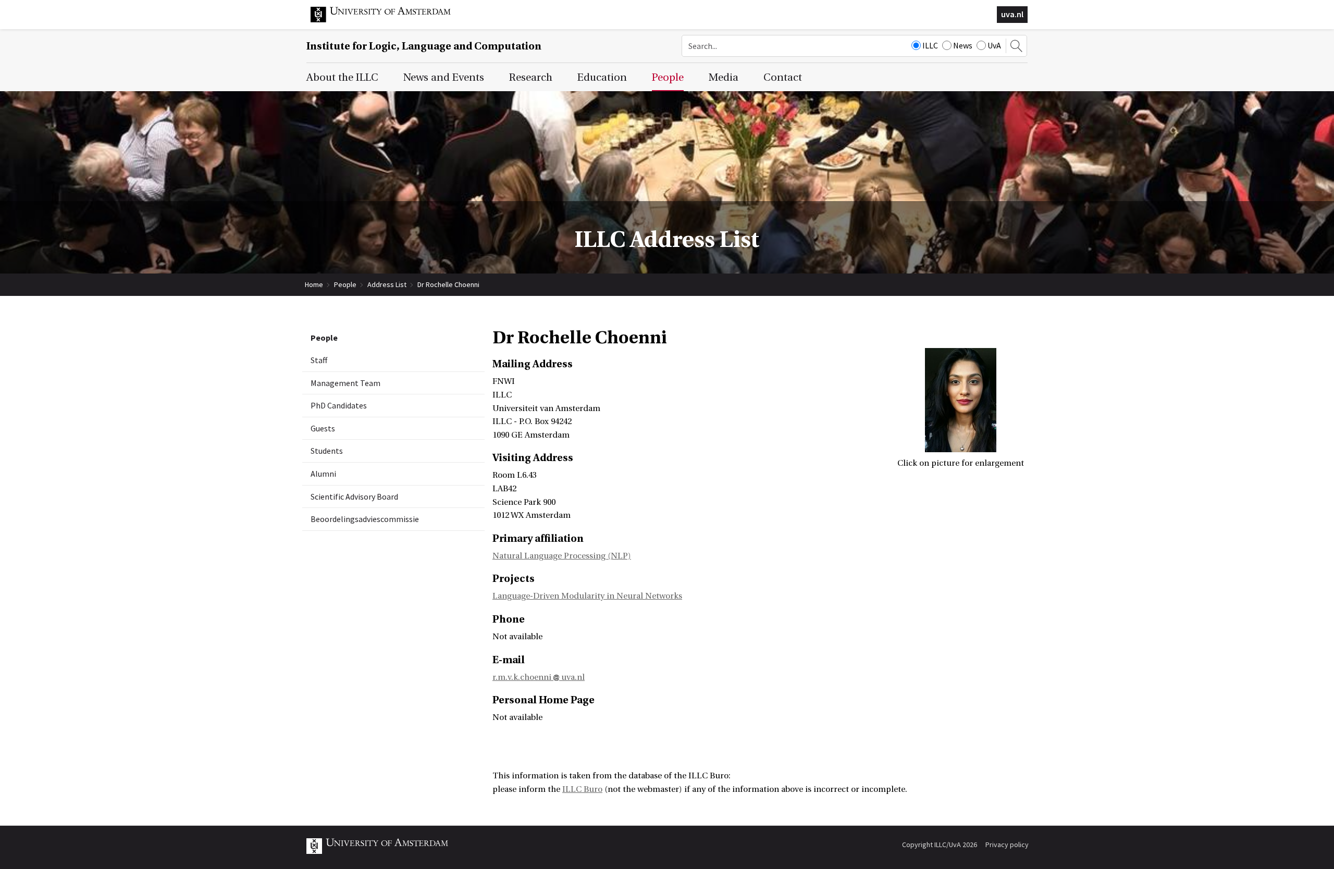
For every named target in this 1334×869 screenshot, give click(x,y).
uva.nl (1012, 14)
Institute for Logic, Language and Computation (423, 46)
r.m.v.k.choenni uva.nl (538, 677)
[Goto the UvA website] (389, 19)
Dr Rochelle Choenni (448, 284)
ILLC (930, 45)
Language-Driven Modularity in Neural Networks (587, 596)
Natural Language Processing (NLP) (561, 556)
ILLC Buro (582, 789)
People (345, 284)
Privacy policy (1007, 844)
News (962, 45)
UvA (994, 45)
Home (314, 284)
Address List (386, 284)
